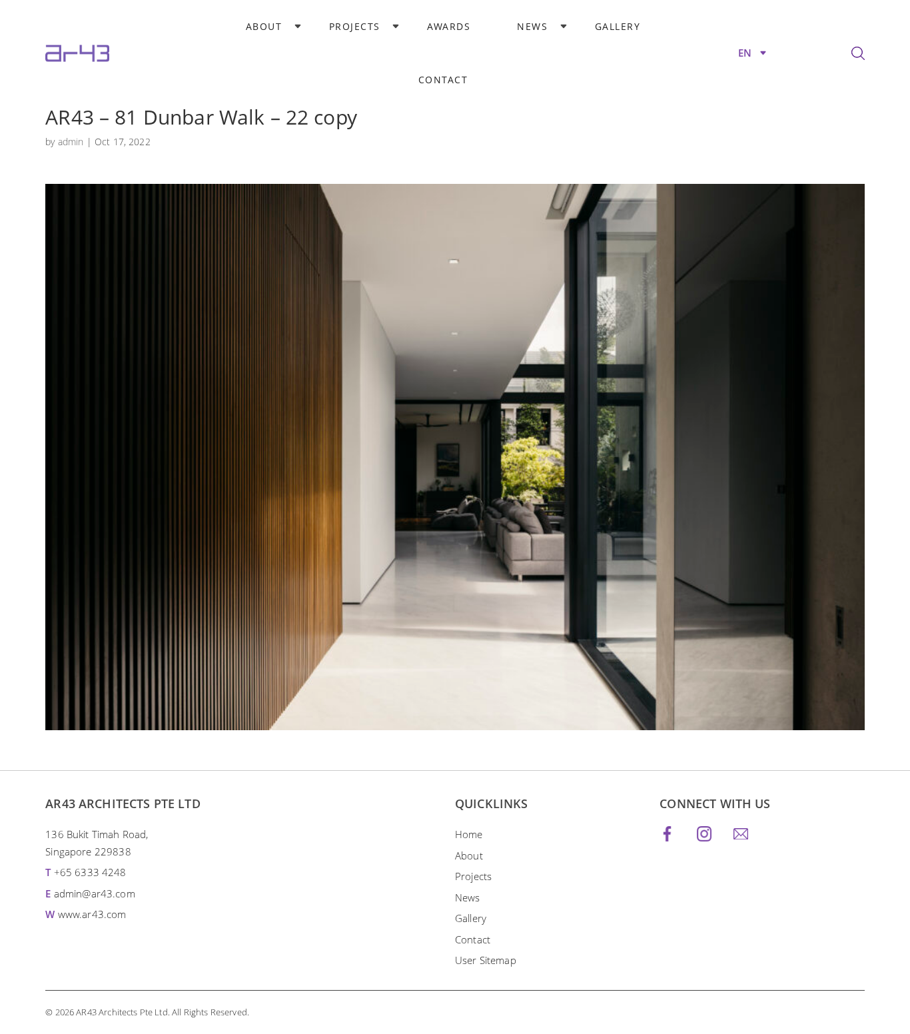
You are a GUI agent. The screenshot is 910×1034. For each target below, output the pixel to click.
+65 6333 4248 (90, 872)
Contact (443, 79)
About (264, 26)
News (532, 26)
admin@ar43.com (94, 893)
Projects (354, 26)
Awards (448, 26)
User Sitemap (485, 960)
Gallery (618, 26)
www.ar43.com (92, 914)
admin (71, 141)
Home (469, 834)
